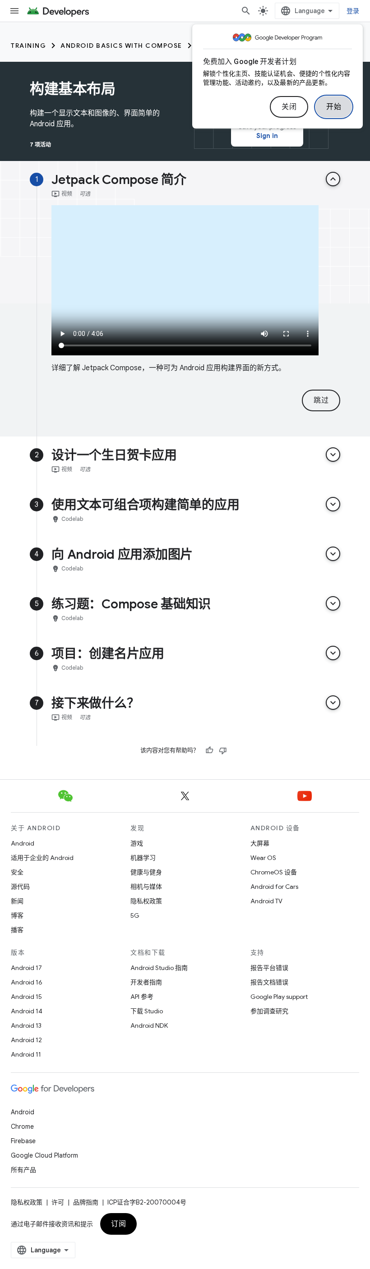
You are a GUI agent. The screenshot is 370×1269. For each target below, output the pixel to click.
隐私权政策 (146, 901)
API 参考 (141, 997)
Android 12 (26, 1040)
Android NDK (149, 1025)
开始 (333, 106)
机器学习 (143, 858)
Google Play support (279, 997)
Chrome (22, 1126)
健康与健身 (146, 872)
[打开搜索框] (245, 10)
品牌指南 (85, 1202)
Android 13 (26, 1025)
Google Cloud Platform (44, 1155)
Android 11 (26, 1054)
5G (134, 915)
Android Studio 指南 (159, 968)
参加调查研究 (269, 1011)
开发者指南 (146, 982)
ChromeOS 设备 (273, 872)
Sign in (267, 136)
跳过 (321, 400)
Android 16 (26, 982)
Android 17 (26, 968)
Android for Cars (274, 887)
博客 (17, 915)
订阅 (118, 1223)
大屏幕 (259, 843)
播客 (17, 930)
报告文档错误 (269, 982)
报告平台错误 (269, 968)
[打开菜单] (14, 11)
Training (28, 45)
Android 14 (26, 1011)
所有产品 (23, 1170)
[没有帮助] (223, 750)
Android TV (266, 901)
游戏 (136, 843)
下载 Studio (146, 1011)
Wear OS (263, 858)
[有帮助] (209, 750)
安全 (17, 872)
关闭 (289, 106)
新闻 (17, 901)
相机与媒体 (146, 887)
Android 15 (26, 997)
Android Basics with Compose (121, 45)
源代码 (20, 887)
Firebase (23, 1141)
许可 (57, 1202)
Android (22, 843)
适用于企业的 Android (42, 858)
